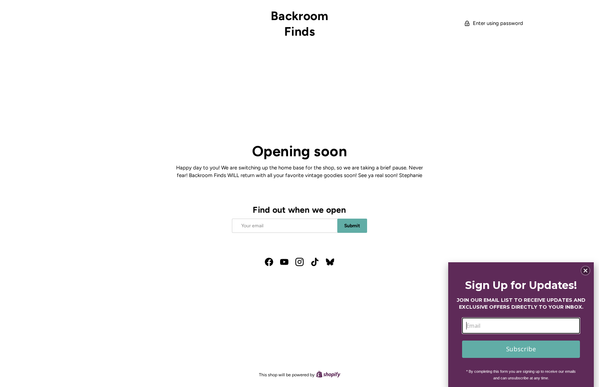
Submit (352, 225)
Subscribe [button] (521, 349)
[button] (585, 270)
